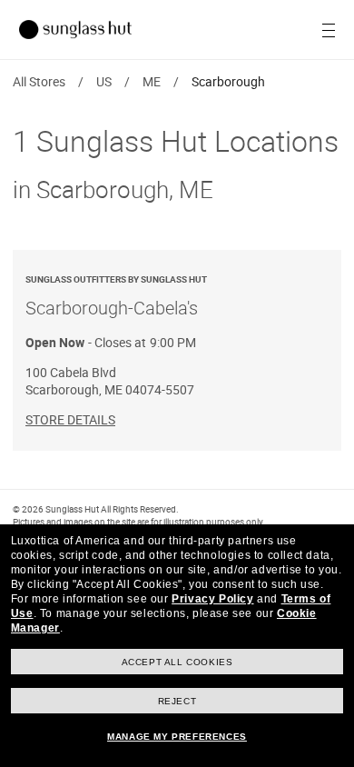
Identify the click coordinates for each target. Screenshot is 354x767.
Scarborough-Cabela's (116, 296)
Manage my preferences (177, 737)
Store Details (70, 419)
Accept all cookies (177, 662)
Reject (177, 701)
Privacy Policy (212, 599)
